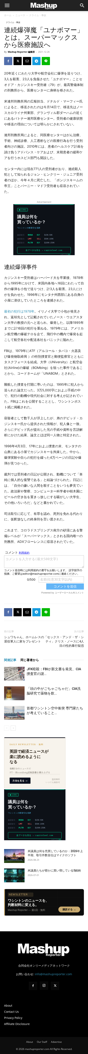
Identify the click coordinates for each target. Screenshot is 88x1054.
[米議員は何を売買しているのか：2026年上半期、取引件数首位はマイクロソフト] (14, 856)
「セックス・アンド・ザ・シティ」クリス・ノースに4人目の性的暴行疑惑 (64, 641)
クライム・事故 (37, 15)
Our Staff (42, 1042)
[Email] (27, 61)
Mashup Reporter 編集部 (21, 51)
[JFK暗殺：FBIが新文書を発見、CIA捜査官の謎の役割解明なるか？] (14, 674)
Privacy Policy (13, 1018)
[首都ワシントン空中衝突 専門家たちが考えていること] (14, 713)
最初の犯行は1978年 (19, 311)
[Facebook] (8, 61)
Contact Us (11, 1012)
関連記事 (10, 660)
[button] (82, 5)
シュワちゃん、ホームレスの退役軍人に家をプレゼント (24, 639)
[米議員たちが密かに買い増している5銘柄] (14, 875)
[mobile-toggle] (7, 5)
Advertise (56, 1042)
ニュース (20, 15)
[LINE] (46, 61)
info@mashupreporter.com (53, 974)
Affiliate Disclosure (17, 1024)
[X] (18, 61)
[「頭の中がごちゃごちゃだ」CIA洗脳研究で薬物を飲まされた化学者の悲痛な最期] (14, 693)
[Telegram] (36, 61)
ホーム (7, 15)
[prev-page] (6, 728)
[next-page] (13, 728)
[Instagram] (44, 986)
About (8, 1005)
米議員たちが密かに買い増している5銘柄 (54, 870)
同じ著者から (29, 660)
